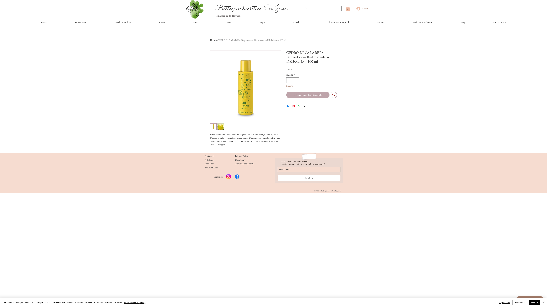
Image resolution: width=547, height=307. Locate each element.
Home (213, 40)
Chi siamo (209, 159)
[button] (348, 8)
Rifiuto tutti (519, 302)
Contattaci (209, 155)
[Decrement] (288, 80)
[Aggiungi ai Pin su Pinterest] (293, 106)
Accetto (534, 302)
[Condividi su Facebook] (288, 106)
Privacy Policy (241, 155)
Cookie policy (241, 159)
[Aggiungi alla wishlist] (334, 95)
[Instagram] (228, 177)
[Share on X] (304, 106)
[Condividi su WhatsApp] (299, 106)
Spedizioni (209, 163)
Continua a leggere (217, 144)
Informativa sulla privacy (134, 302)
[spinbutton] (292, 80)
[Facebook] (237, 177)
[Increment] (297, 80)
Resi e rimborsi (211, 167)
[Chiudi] (543, 302)
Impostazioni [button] (504, 302)
